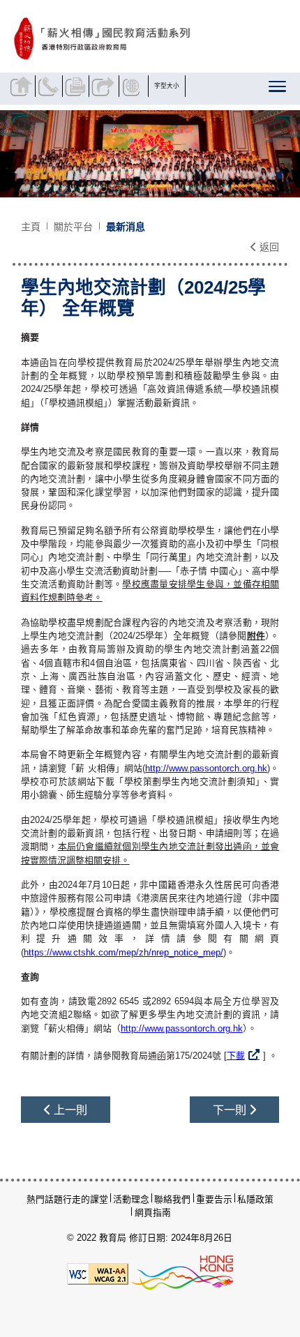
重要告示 (214, 1199)
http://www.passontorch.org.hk (206, 768)
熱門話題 (45, 1199)
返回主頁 (23, 86)
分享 (104, 86)
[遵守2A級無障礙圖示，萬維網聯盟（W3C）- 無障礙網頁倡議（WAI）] (97, 1273)
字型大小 (166, 85)
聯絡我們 (50, 86)
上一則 (69, 1109)
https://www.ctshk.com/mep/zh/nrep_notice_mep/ (123, 952)
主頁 (30, 226)
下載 (236, 1055)
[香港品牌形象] (182, 1273)
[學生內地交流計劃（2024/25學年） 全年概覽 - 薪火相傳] (146, 39)
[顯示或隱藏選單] (278, 89)
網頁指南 (153, 1212)
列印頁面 (77, 86)
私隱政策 (255, 1199)
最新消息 (125, 226)
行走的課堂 (85, 1199)
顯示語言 (134, 86)
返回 (268, 246)
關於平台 (73, 226)
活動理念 (131, 1199)
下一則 (231, 1109)
